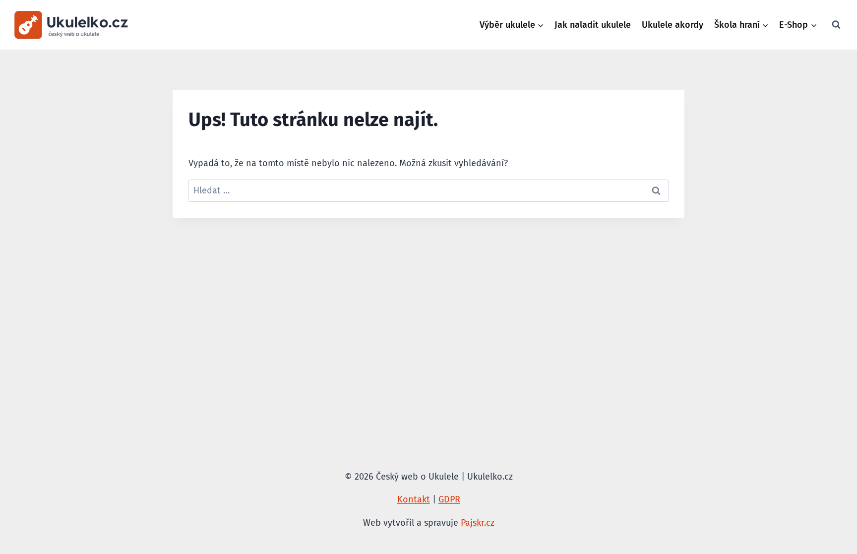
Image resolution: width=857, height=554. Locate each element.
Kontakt (413, 499)
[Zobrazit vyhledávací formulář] (836, 25)
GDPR (449, 499)
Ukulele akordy (672, 24)
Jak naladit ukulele (592, 24)
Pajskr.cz (477, 522)
